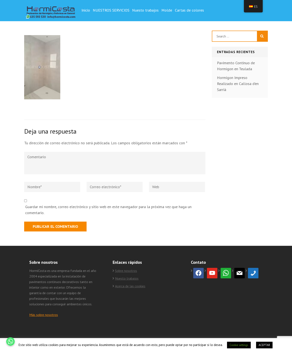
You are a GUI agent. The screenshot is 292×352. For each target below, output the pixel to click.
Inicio (85, 10)
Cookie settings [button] (239, 345)
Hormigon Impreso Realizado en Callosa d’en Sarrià (238, 83)
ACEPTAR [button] (264, 345)
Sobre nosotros (126, 270)
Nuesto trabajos (145, 10)
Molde (166, 10)
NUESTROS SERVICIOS (111, 10)
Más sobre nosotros (43, 315)
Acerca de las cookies (130, 286)
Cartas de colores (189, 10)
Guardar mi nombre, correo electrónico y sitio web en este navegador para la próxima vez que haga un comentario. (108, 209)
